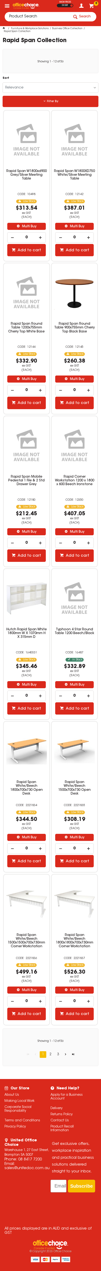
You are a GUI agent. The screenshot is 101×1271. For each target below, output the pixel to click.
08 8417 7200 (30, 1159)
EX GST (65, 5)
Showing (50, 61)
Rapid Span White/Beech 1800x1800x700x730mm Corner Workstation (74, 941)
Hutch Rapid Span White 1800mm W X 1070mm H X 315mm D (26, 633)
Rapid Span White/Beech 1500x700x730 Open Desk (74, 788)
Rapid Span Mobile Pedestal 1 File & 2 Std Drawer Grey (26, 480)
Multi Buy (28, 226)
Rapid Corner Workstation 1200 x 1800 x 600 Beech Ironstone (74, 480)
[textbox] (37, 16)
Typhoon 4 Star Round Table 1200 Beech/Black (74, 631)
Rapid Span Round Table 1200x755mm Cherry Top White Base (26, 327)
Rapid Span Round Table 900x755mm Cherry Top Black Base (74, 327)
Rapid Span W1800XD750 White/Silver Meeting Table (74, 175)
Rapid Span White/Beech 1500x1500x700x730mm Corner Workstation (26, 941)
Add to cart (29, 250)
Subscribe (81, 1186)
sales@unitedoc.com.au (27, 1168)
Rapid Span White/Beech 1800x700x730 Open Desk (26, 788)
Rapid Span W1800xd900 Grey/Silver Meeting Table (26, 175)
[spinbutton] (27, 237)
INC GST (71, 5)
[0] (92, 7)
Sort (6, 78)
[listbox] (51, 87)
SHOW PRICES (65, 2)
